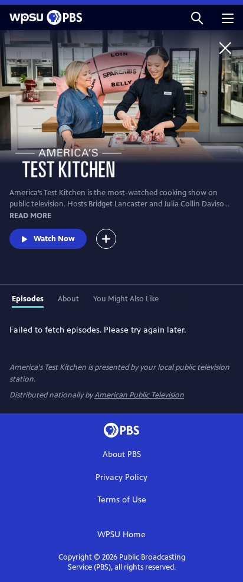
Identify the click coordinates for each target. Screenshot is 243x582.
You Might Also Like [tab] (126, 299)
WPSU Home (121, 535)
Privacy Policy (121, 477)
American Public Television (139, 395)
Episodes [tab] (28, 299)
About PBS (122, 454)
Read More (30, 216)
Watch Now (54, 239)
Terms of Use (121, 500)
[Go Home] (225, 48)
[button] (197, 17)
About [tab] (68, 299)
